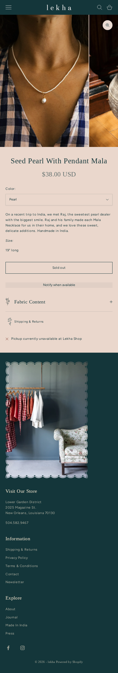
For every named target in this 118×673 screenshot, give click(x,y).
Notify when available (59, 285)
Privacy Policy (16, 558)
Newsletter (14, 582)
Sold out (59, 268)
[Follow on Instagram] (22, 648)
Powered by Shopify (69, 661)
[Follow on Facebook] (8, 648)
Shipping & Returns (21, 549)
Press (10, 633)
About (10, 609)
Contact (12, 574)
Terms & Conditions (21, 566)
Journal (11, 617)
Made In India (16, 625)
